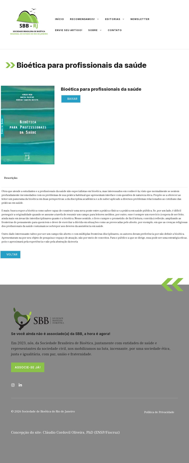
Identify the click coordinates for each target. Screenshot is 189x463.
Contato (115, 30)
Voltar (12, 254)
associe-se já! (28, 367)
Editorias (112, 19)
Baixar (72, 98)
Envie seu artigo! (68, 30)
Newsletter (140, 19)
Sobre (93, 30)
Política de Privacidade (159, 412)
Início (59, 19)
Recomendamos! (82, 19)
